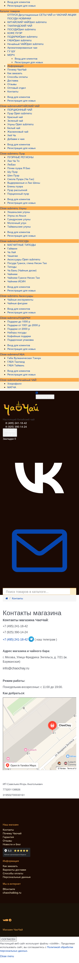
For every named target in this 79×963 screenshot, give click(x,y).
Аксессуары (25, 296)
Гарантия (8, 837)
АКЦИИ (72, 14)
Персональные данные (17, 877)
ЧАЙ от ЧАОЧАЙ (57, 14)
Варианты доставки (14, 869)
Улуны (22, 208)
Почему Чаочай (12, 833)
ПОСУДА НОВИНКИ (19, 18)
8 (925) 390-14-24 (16, 426)
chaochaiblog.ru (12, 892)
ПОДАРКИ (24, 318)
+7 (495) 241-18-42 (15, 639)
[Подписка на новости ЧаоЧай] (39, 586)
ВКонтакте (9, 889)
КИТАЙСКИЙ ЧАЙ (29, 106)
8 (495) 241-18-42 (16, 423)
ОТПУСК (12, 14)
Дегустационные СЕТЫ (32, 14)
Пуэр (21, 153)
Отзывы (7, 840)
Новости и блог (12, 844)
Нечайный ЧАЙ (27, 380)
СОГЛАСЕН (8, 939)
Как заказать (10, 866)
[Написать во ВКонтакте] (39, 512)
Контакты (17, 598)
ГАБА (21, 354)
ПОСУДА (23, 241)
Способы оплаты (13, 873)
